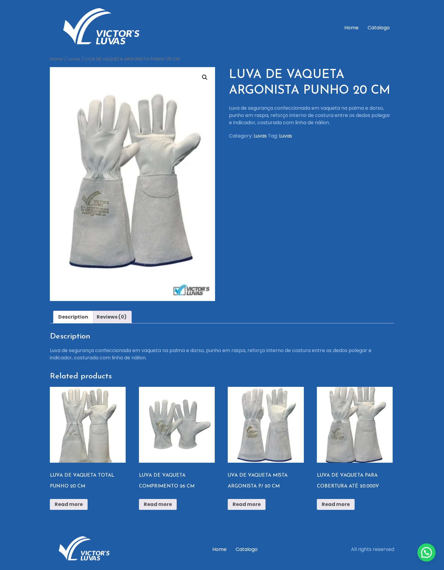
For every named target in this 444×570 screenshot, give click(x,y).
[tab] (73, 317)
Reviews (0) (112, 316)
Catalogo (379, 27)
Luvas (74, 59)
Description (73, 316)
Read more (69, 504)
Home (351, 27)
